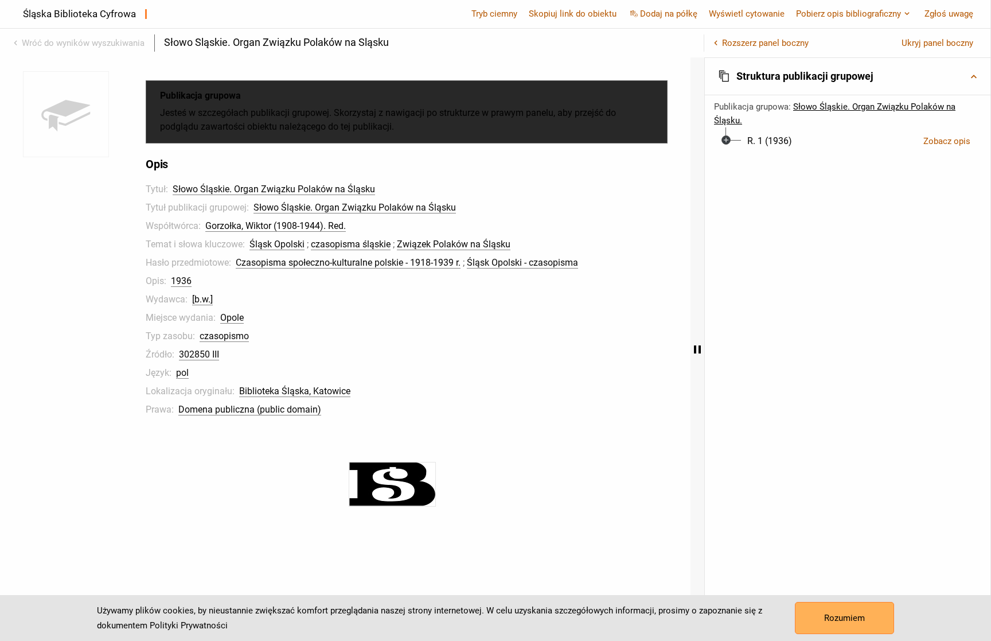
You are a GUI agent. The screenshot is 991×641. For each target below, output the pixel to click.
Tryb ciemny (494, 14)
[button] (847, 76)
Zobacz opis (946, 141)
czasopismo (224, 336)
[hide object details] (697, 349)
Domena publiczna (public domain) (249, 409)
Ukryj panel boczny (937, 43)
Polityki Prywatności (189, 625)
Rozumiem (844, 618)
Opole (232, 317)
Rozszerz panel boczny (765, 43)
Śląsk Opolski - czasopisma (522, 262)
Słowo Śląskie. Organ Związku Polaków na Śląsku (274, 189)
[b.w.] (202, 299)
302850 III (199, 354)
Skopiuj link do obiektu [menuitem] (573, 14)
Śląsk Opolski (277, 244)
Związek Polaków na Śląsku (453, 244)
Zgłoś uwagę (948, 14)
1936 (181, 280)
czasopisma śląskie (351, 244)
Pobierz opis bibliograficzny (848, 14)
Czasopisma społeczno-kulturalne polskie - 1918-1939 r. (348, 262)
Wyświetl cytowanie (747, 14)
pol (182, 372)
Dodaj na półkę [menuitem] (668, 14)
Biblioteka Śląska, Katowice (294, 391)
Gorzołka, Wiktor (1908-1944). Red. (275, 225)
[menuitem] (769, 141)
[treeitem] (847, 141)
